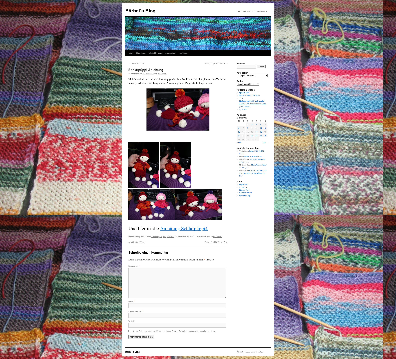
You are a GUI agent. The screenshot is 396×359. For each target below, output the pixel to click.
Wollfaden (162, 73)
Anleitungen (156, 236)
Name (131, 301)
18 (261, 131)
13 (239, 131)
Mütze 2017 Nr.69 (137, 63)
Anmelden (243, 187)
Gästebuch (141, 52)
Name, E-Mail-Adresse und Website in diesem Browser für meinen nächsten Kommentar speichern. (174, 331)
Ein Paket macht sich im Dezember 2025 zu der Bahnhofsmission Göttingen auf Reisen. (253, 104)
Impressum (184, 52)
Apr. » (265, 142)
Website (131, 321)
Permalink (217, 236)
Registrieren (243, 184)
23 (252, 135)
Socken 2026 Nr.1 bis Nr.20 (249, 95)
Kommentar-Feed (245, 192)
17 (256, 131)
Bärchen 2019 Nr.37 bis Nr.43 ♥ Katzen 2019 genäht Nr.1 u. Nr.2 (253, 173)
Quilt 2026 (243, 109)
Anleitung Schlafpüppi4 (184, 228)
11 (261, 128)
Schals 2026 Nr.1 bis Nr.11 (254, 156)
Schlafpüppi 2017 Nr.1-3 (216, 63)
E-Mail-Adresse (135, 311)
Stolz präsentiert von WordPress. (252, 351)
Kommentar (133, 265)
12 (265, 128)
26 (265, 135)
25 (261, 135)
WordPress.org (244, 195)
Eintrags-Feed (244, 190)
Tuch (241, 98)
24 (256, 135)
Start (131, 52)
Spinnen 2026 (244, 92)
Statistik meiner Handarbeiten (162, 52)
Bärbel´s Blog (140, 10)
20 (239, 135)
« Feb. (239, 142)
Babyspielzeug (169, 236)
